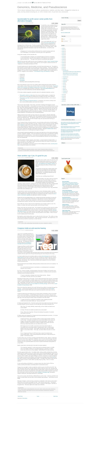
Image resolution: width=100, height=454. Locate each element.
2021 (63, 54)
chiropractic (20, 150)
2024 (63, 49)
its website (22, 124)
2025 (63, 48)
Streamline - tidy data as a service (68, 205)
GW (35, 2)
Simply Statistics (65, 204)
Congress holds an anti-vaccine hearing (31, 228)
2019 (63, 57)
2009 (63, 97)
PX (40, 2)
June (64, 84)
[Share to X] (54, 23)
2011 (63, 94)
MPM (39, 2)
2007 (63, 101)
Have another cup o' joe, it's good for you (32, 156)
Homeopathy (22, 80)
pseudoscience (47, 390)
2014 (63, 65)
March (64, 89)
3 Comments (20, 221)
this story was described (49, 42)
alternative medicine (30, 149)
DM (30, 2)
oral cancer (41, 223)
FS (18, 2)
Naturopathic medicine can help (26, 95)
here (54, 357)
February (65, 91)
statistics (50, 223)
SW (46, 2)
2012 (63, 68)
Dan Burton (24, 390)
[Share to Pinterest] (57, 23)
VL (27, 2)
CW (29, 2)
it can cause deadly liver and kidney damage (38, 283)
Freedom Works (26, 150)
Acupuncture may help (24, 97)
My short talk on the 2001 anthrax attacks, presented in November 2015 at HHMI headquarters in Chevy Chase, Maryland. (71, 123)
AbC (20, 2)
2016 (63, 62)
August (64, 81)
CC (22, 2)
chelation (20, 390)
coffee (25, 223)
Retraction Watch (65, 181)
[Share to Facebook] (56, 23)
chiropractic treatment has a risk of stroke (37, 87)
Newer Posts (20, 396)
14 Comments (20, 387)
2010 (63, 96)
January (64, 92)
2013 (63, 67)
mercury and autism (39, 390)
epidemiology (29, 223)
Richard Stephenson (50, 150)
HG (36, 2)
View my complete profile (65, 32)
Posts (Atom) (25, 398)
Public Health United (66, 210)
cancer (36, 149)
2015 (63, 64)
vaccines (24, 391)
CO (25, 2)
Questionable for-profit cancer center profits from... (72, 71)
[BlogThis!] (53, 23)
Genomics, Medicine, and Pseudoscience (42, 7)
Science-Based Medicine (47, 88)
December (65, 70)
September (65, 80)
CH (23, 2)
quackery (52, 390)
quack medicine (43, 150)
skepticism (46, 223)
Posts (63, 39)
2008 (63, 99)
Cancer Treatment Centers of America (45, 149)
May (64, 86)
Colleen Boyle (20, 257)
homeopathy (32, 150)
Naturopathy (22, 78)
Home (38, 396)
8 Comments (20, 147)
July (64, 83)
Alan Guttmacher (45, 256)
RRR (44, 2)
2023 (63, 51)
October (64, 78)
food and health (35, 223)
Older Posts (55, 396)
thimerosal (20, 391)
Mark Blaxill (29, 390)
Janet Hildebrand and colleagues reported (47, 163)
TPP (48, 2)
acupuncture (23, 149)
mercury (33, 390)
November (65, 76)
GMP (33, 2)
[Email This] (52, 23)
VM (49, 2)
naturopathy (37, 150)
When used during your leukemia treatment (28, 100)
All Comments (65, 41)
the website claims (50, 128)
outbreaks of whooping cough (43, 372)
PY (42, 2)
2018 (63, 59)
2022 (63, 53)
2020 (63, 56)
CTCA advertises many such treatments (42, 71)
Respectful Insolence (66, 197)
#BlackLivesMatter (65, 211)
